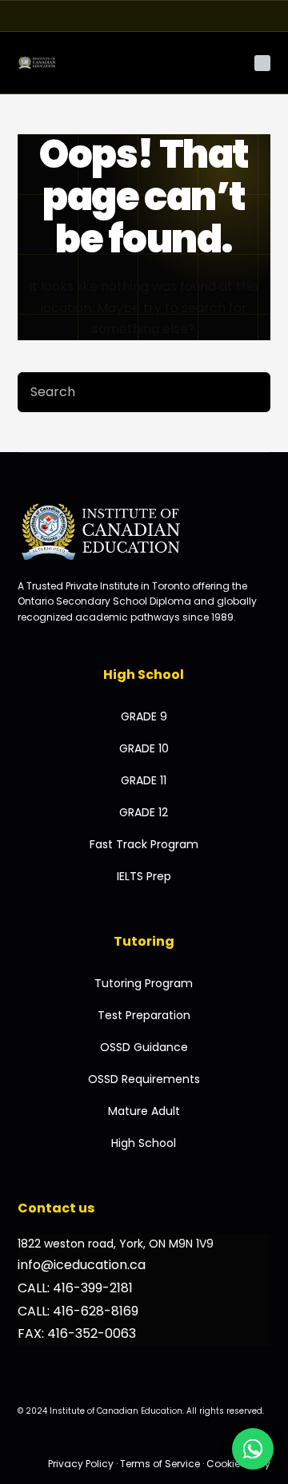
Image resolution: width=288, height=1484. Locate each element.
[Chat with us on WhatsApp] (253, 1449)
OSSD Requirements (144, 1079)
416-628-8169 (95, 1311)
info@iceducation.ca (82, 1265)
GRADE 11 (143, 780)
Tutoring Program (143, 983)
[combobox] (125, 392)
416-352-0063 (91, 1333)
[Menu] (262, 63)
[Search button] (250, 392)
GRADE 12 (143, 812)
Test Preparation (144, 1015)
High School (143, 1143)
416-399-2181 (93, 1288)
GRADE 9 (144, 716)
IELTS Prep (144, 876)
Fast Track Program (144, 844)
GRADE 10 (144, 748)
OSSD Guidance (144, 1047)
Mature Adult (144, 1111)
